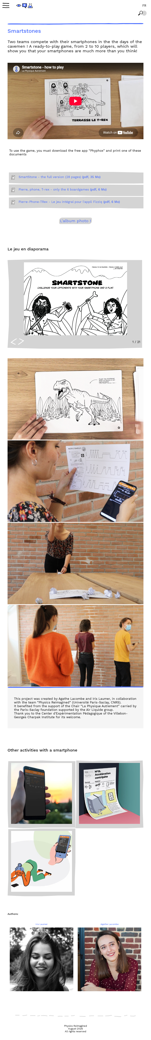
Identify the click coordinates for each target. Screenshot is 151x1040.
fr (144, 5)
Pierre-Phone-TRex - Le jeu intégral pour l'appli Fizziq (69, 202)
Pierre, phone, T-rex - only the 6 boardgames (63, 189)
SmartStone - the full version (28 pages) (60, 177)
